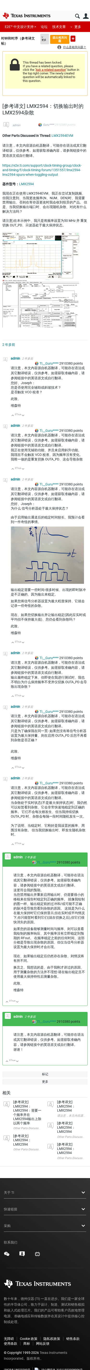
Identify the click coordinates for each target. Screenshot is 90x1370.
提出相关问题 (60, 39)
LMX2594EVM (62, 136)
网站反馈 (42, 1343)
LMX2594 (26, 184)
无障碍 (9, 1339)
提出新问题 (73, 39)
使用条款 (10, 1343)
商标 (26, 1343)
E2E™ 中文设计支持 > (20, 27)
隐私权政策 (51, 1339)
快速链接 (10, 1209)
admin (16, 125)
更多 (77, 27)
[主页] (26, 16)
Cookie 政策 (28, 1339)
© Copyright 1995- (21, 1353)
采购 (7, 1226)
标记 (45, 1074)
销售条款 (73, 1339)
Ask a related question (51, 70)
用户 (86, 16)
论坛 (44, 27)
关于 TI (9, 1192)
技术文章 (59, 27)
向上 (13, 416)
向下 (23, 416)
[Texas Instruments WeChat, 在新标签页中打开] (7, 1256)
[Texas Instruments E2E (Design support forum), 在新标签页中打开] (22, 1256)
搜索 (77, 16)
